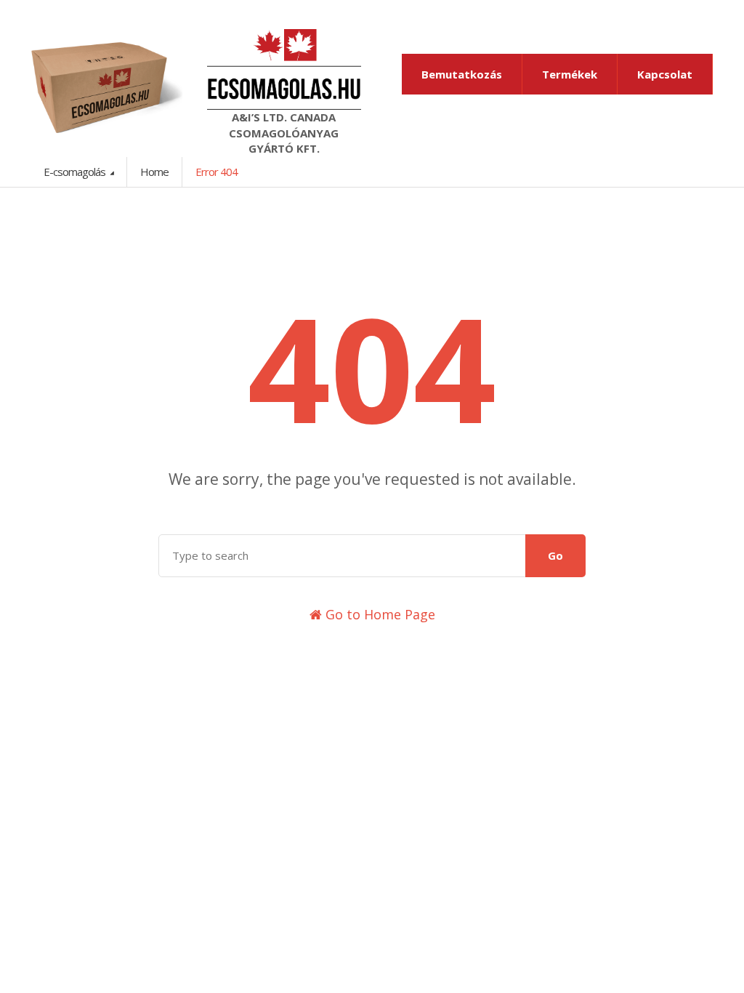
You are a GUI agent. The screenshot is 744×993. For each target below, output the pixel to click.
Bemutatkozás (461, 74)
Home (154, 171)
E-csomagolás (76, 171)
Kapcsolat (664, 74)
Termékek (569, 74)
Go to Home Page (378, 614)
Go (555, 555)
